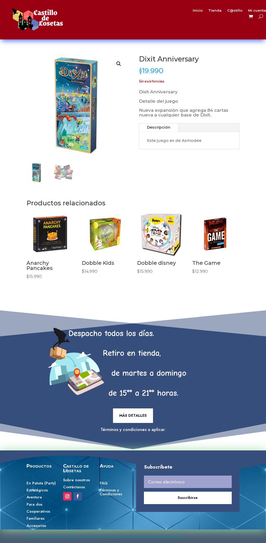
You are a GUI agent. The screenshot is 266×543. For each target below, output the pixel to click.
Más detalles (133, 415)
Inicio (198, 10)
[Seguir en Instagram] (67, 496)
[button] (118, 63)
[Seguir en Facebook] (78, 496)
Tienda (215, 10)
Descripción (158, 127)
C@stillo (234, 10)
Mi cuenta (257, 10)
